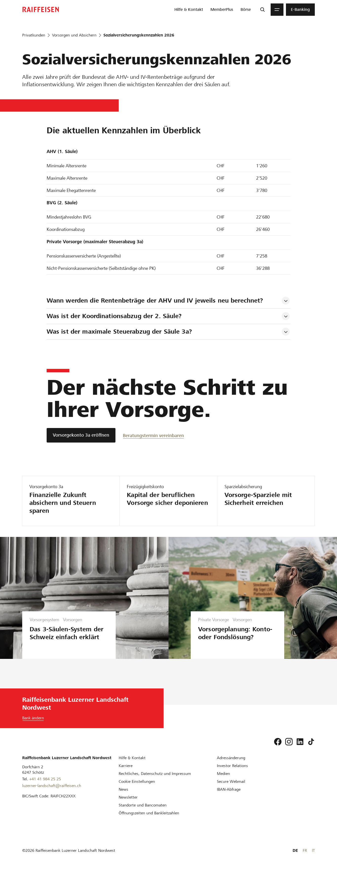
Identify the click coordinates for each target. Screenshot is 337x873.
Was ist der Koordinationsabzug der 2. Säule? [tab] (114, 316)
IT (313, 850)
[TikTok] (311, 741)
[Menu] (277, 9)
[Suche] (262, 9)
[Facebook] (277, 741)
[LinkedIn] (300, 741)
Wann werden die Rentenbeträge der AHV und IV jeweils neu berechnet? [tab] (156, 300)
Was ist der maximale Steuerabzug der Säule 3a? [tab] (119, 331)
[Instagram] (289, 741)
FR (305, 850)
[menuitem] (188, 9)
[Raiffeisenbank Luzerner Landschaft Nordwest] (40, 9)
